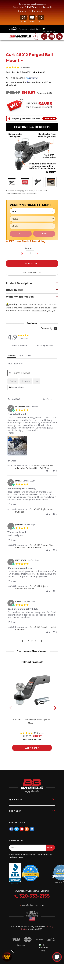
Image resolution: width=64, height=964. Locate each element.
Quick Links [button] (15, 799)
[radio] (12, 381)
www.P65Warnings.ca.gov (43, 310)
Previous (9, 708)
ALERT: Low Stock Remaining (26, 241)
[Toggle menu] (4, 36)
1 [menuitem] (28, 641)
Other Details (14, 290)
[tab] (19, 345)
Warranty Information (20, 296)
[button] (51, 36)
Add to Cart (32, 748)
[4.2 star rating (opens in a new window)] (30, 871)
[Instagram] (27, 829)
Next (54, 708)
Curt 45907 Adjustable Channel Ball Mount (33, 587)
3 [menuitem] (35, 641)
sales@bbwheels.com (33, 905)
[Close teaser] (12, 951)
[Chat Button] (57, 957)
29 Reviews (25, 67)
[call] (44, 36)
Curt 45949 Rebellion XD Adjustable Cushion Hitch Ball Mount (34, 467)
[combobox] (49, 399)
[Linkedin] (32, 829)
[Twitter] (16, 829)
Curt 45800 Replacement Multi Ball (34, 510)
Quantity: (30, 248)
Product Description (19, 283)
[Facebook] (11, 829)
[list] (32, 446)
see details (41, 4)
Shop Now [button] (15, 811)
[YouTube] (21, 829)
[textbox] (56, 400)
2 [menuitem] (32, 641)
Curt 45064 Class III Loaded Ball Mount (35, 628)
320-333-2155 (34, 896)
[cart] (59, 36)
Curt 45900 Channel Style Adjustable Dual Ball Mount (34, 546)
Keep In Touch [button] (17, 822)
